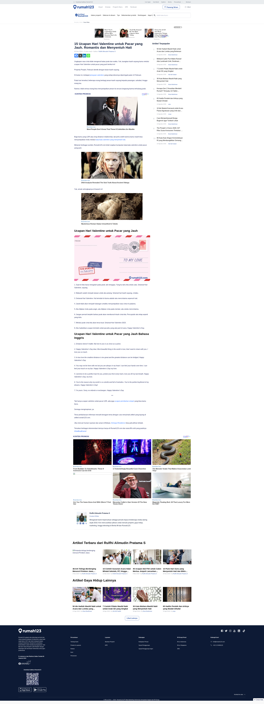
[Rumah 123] (83, 7)
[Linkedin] (84, 55)
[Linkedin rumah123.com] (239, 630)
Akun (189, 7)
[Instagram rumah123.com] (230, 631)
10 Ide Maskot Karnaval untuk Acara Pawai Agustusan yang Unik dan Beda (170, 109)
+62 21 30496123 (218, 645)
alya (169, 104)
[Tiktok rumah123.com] (244, 630)
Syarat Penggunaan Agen (146, 648)
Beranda (76, 22)
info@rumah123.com (219, 641)
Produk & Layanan (76, 645)
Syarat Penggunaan (144, 645)
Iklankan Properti (109, 641)
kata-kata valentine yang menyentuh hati (110, 140)
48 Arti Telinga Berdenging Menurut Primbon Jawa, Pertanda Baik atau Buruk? (84, 570)
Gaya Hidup (86, 22)
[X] (80, 55)
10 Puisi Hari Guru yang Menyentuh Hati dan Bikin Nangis (174, 570)
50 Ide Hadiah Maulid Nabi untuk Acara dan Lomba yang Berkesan (169, 50)
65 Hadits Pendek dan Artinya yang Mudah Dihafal (170, 99)
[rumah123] (29, 631)
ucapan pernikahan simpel (124, 401)
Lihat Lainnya (132, 618)
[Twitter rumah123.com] (226, 631)
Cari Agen (148, 2)
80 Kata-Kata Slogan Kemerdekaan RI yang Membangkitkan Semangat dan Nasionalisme (170, 139)
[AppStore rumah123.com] (25, 689)
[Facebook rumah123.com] (222, 631)
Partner (73, 648)
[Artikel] (81, 15)
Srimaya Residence (118, 423)
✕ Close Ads (258, 700)
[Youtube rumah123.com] (234, 631)
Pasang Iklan (172, 7)
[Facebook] (76, 55)
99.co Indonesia (181, 641)
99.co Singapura (181, 645)
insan (169, 114)
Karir (72, 652)
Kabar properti (96, 15)
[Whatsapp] (88, 55)
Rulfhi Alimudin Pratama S (107, 51)
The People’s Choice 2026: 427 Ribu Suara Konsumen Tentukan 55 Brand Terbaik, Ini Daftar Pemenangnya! (170, 129)
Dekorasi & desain (109, 15)
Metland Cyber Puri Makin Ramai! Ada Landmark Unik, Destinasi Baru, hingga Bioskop (169, 60)
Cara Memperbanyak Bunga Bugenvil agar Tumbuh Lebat (167, 119)
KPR (106, 645)
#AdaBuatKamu (80, 431)
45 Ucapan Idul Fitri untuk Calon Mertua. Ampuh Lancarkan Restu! (147, 570)
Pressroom (74, 655)
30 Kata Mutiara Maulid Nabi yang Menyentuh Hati (169, 80)
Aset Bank (156, 2)
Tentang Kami (74, 641)
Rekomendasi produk (128, 15)
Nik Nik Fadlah (172, 74)
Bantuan (188, 2)
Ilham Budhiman (172, 55)
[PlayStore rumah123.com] (39, 690)
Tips (118, 15)
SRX (178, 648)
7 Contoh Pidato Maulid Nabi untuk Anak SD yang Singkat (169, 70)
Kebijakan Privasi (143, 641)
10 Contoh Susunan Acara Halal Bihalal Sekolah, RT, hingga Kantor (117, 570)
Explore (163, 2)
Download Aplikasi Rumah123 (84, 2)
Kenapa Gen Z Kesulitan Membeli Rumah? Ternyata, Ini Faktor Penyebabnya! (169, 90)
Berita (170, 2)
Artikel (80, 22)
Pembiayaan (142, 15)
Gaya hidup (152, 15)
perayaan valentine (97, 75)
